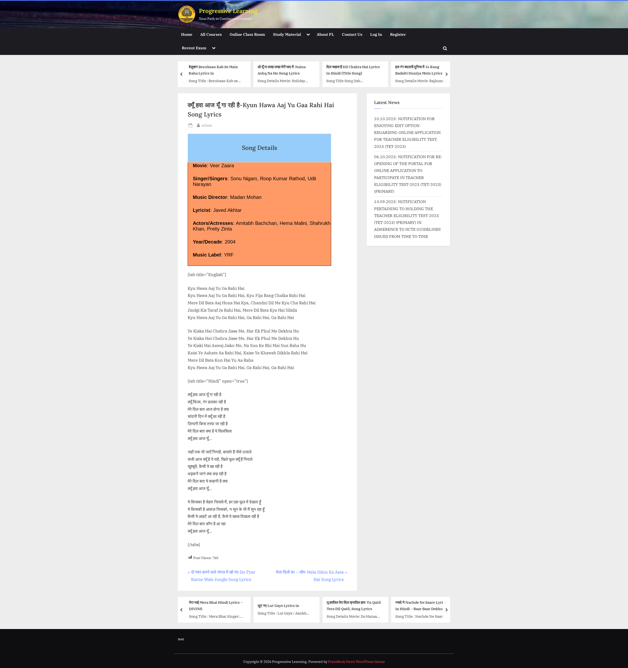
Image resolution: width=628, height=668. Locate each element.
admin (207, 125)
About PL (325, 34)
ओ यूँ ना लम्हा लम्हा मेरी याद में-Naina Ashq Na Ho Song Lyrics (281, 70)
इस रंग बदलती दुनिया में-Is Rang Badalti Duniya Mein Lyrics (418, 70)
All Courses (211, 34)
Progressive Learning (228, 11)
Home (186, 34)
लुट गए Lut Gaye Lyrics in (278, 605)
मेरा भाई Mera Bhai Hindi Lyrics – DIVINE (215, 605)
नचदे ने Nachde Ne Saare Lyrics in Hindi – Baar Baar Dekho (420, 605)
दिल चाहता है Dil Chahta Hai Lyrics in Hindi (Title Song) (352, 70)
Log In (376, 34)
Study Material (287, 34)
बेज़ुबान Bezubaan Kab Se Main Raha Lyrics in (212, 70)
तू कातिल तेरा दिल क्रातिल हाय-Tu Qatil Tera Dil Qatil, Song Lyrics (353, 605)
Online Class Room (247, 34)
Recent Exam (194, 47)
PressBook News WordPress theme (356, 661)
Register (398, 34)
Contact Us (352, 34)
